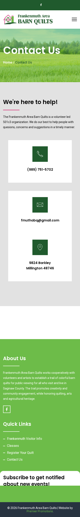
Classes (13, 446)
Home (7, 62)
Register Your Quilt (20, 453)
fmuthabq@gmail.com (40, 220)
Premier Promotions (40, 511)
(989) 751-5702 (40, 169)
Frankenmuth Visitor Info (24, 439)
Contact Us (15, 459)
